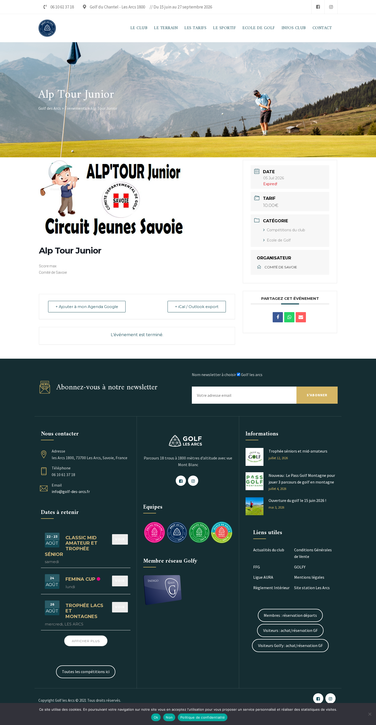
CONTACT (322, 28)
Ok (156, 717)
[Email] (301, 317)
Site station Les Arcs (312, 587)
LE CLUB (139, 28)
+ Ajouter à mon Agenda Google (87, 306)
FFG (256, 566)
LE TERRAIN (166, 28)
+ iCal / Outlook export (196, 306)
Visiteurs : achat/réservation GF (290, 630)
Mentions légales (309, 577)
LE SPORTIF (224, 28)
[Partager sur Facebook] (278, 317)
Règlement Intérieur (271, 587)
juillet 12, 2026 (278, 458)
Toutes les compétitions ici (85, 671)
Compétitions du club (286, 230)
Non (169, 717)
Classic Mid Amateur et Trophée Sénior (71, 546)
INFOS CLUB (294, 28)
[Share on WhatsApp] (289, 317)
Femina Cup (80, 579)
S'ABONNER (317, 395)
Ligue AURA (263, 577)
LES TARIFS (195, 28)
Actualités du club (268, 549)
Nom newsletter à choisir (214, 374)
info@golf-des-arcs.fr (71, 491)
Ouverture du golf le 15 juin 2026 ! (297, 500)
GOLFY (299, 566)
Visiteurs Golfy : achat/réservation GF (290, 645)
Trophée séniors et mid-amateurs (298, 451)
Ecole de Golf (279, 240)
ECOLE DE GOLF (258, 28)
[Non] (369, 714)
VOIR (120, 539)
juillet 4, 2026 (277, 489)
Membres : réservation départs (290, 615)
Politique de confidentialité (202, 717)
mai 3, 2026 (276, 507)
